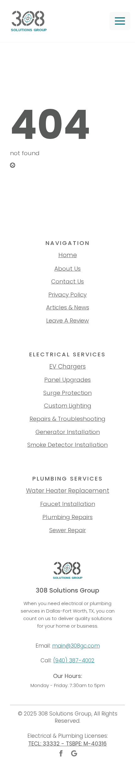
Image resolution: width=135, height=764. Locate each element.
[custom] (74, 753)
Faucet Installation (67, 504)
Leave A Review (67, 320)
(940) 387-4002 (73, 660)
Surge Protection (67, 393)
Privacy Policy (67, 294)
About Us (67, 268)
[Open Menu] (120, 21)
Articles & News (67, 307)
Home (67, 255)
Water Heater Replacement (67, 490)
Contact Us (67, 281)
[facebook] (61, 753)
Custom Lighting (67, 406)
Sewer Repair (67, 530)
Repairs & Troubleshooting (67, 419)
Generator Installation (67, 432)
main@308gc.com (76, 645)
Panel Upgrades (67, 380)
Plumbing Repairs (67, 517)
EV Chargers (67, 366)
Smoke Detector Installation (67, 445)
